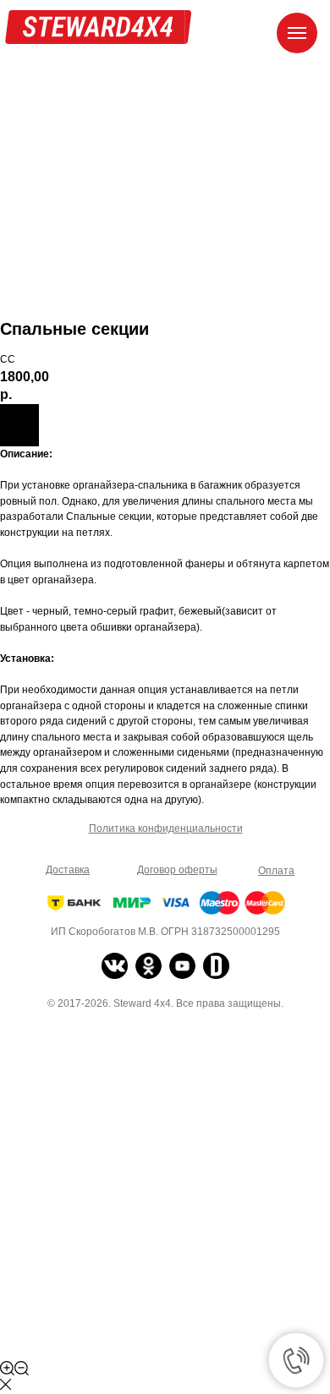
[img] (115, 966)
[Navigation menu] (297, 33)
